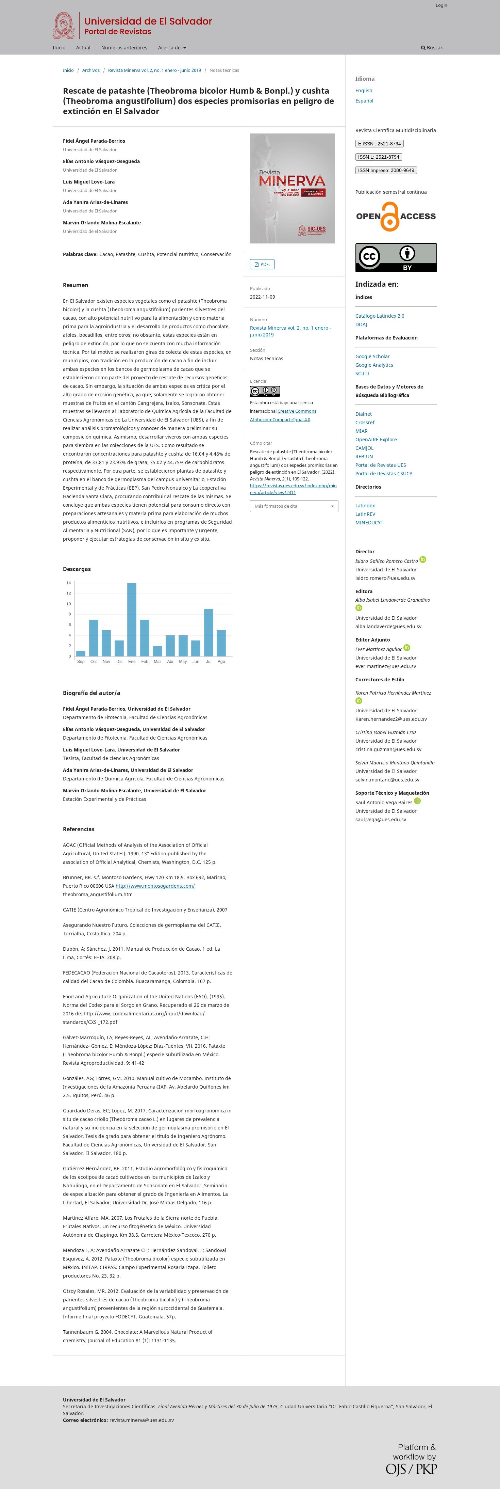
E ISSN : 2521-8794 (379, 143)
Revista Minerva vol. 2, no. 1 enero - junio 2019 (154, 70)
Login (441, 5)
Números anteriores (124, 47)
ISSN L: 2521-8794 (378, 157)
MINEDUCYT (369, 522)
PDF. (265, 264)
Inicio (59, 47)
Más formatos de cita (276, 506)
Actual (83, 47)
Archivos (91, 70)
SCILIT (362, 373)
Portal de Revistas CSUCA (384, 473)
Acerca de (170, 47)
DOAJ (361, 324)
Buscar (434, 47)
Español (364, 100)
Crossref (364, 422)
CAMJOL (364, 448)
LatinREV (365, 514)
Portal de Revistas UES (380, 465)
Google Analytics (374, 365)
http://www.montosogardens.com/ (155, 886)
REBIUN (364, 456)
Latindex (365, 505)
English (363, 90)
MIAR (361, 431)
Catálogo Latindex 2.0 (379, 316)
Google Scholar (372, 356)
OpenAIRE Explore (376, 439)
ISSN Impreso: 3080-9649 (386, 170)
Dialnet (363, 414)
